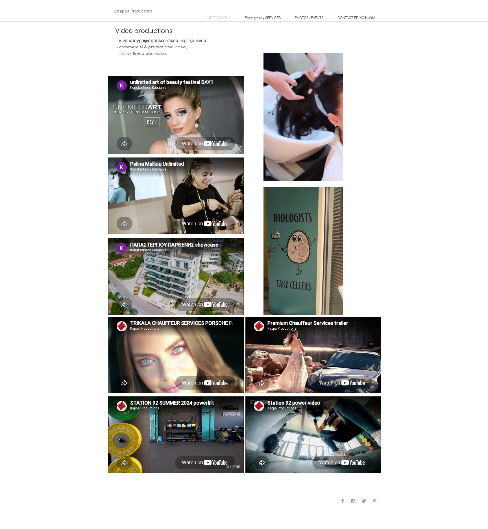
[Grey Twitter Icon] (364, 501)
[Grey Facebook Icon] (342, 501)
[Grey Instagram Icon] (353, 501)
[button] (336, 174)
